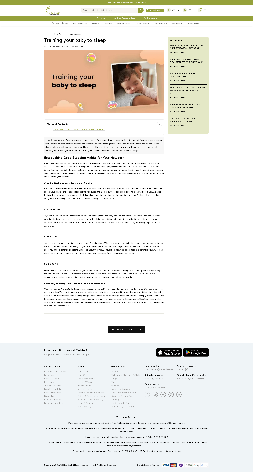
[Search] (141, 10)
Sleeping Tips (69, 47)
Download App (153, 10)
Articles (54, 34)
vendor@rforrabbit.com (188, 369)
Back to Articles (128, 329)
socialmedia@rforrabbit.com (190, 378)
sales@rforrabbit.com (155, 387)
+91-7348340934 (129, 451)
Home (46, 34)
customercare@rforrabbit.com (159, 369)
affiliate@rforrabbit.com (156, 378)
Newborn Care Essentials (53, 47)
